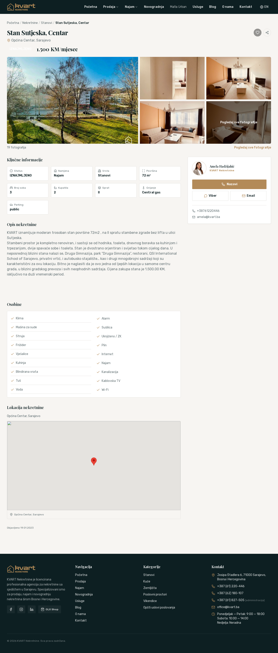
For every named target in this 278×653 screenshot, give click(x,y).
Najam (129, 7)
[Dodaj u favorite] (257, 32)
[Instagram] (21, 609)
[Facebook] (11, 609)
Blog (212, 7)
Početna (90, 7)
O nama (227, 7)
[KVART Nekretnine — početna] (21, 7)
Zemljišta (150, 588)
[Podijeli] (267, 32)
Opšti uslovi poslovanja (159, 607)
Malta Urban (178, 7)
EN (266, 7)
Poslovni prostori (155, 594)
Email (251, 196)
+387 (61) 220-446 (231, 586)
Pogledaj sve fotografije (252, 147)
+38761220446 (208, 211)
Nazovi (232, 184)
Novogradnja (154, 7)
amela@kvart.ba (208, 217)
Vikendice (150, 601)
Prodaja (109, 7)
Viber (213, 196)
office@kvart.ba (228, 607)
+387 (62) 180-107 (230, 593)
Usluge (198, 7)
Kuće (146, 581)
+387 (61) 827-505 (241, 600)
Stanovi (46, 23)
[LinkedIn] (32, 609)
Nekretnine (30, 23)
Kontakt (246, 7)
